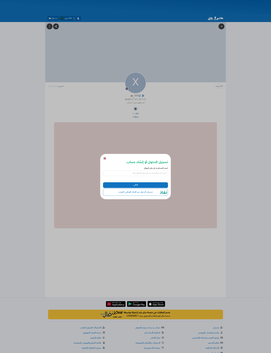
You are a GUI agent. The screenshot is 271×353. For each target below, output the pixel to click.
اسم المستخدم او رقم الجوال (156, 168)
